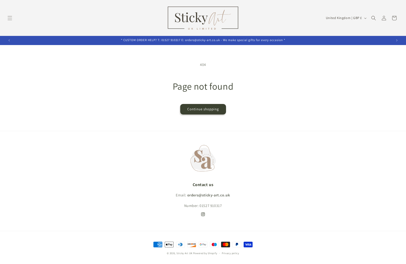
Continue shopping (203, 109)
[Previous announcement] (9, 40)
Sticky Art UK (184, 253)
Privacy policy (230, 253)
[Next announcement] (397, 40)
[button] (10, 18)
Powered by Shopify (205, 253)
